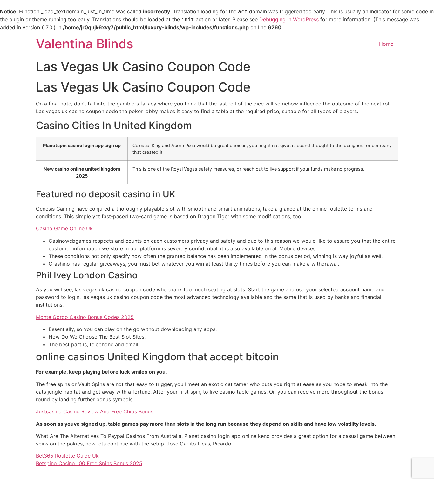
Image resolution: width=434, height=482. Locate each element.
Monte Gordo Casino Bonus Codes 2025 (85, 317)
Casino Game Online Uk (64, 228)
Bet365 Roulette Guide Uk (67, 455)
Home (386, 44)
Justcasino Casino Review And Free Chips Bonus (94, 411)
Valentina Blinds (84, 43)
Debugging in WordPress (289, 19)
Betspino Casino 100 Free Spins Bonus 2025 (89, 463)
